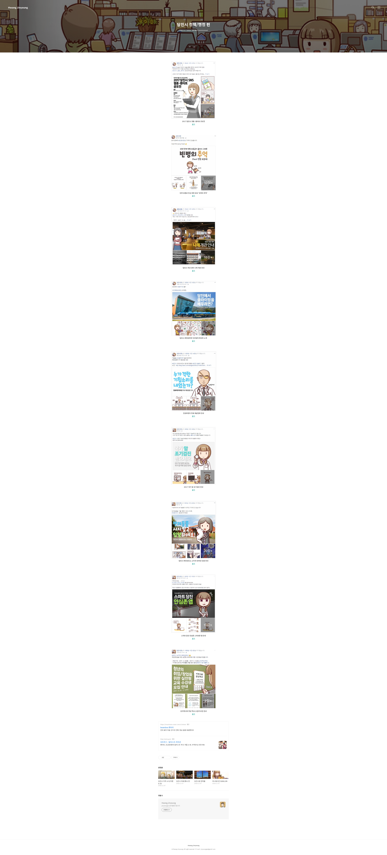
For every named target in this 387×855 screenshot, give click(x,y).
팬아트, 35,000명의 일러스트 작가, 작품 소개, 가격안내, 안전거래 (182, 744)
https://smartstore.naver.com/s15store (173, 724)
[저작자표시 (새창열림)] (180, 757)
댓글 (160, 795)
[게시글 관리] (168, 757)
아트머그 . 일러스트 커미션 (170, 742)
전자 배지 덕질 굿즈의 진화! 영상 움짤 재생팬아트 (177, 730)
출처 (193, 124)
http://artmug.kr (165, 739)
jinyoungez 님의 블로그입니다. (171, 806)
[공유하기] (166, 757)
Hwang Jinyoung (18, 7)
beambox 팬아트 (167, 727)
